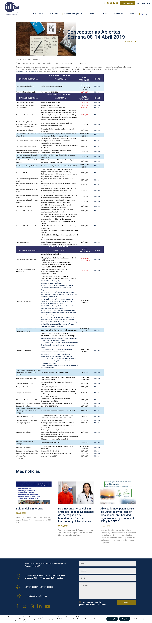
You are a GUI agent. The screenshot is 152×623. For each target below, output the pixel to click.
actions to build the (67, 306)
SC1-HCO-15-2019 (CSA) (49, 322)
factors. (55, 297)
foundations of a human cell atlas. (52, 308)
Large (59, 354)
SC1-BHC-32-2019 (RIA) (49, 310)
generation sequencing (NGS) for (55, 288)
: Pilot (59, 306)
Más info (97, 102)
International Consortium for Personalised (55, 319)
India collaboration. (47, 315)
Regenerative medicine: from (67, 281)
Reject (124, 619)
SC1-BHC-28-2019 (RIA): (49, 299)
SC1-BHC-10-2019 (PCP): (49, 285)
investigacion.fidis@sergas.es (27, 71)
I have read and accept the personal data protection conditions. (92, 603)
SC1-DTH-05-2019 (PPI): (49, 343)
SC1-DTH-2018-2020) (48, 368)
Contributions (127, 3)
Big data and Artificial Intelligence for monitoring (57, 338)
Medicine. (72, 319)
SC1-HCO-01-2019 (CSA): (49, 317)
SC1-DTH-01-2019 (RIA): (56, 340)
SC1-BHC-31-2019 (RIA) (49, 306)
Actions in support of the (66, 317)
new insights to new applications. (52, 283)
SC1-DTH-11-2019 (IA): (49, 354)
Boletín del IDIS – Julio (30, 508)
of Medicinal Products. (57, 352)
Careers (133, 14)
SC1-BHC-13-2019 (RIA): (49, 292)
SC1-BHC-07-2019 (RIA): (49, 281)
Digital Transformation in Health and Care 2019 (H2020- (59, 365)
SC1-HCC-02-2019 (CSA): (49, 359)
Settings (137, 619)
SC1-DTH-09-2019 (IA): (49, 350)
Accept (112, 619)
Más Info (97, 86)
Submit (126, 602)
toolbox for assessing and (56, 301)
